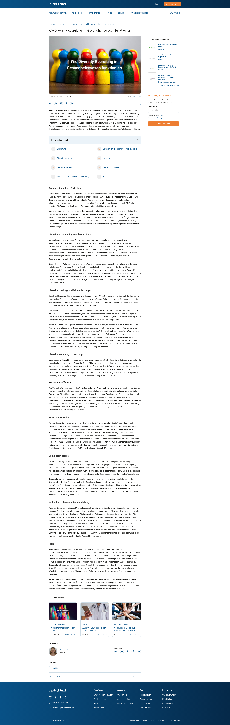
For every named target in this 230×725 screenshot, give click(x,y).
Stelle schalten (77, 13)
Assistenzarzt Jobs (148, 695)
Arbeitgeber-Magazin (139, 13)
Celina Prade (64, 650)
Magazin (66, 24)
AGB (160, 115)
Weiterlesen (69, 634)
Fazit (105, 176)
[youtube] (50, 697)
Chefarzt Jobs (145, 708)
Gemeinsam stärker (111, 167)
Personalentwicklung (57, 624)
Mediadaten (121, 13)
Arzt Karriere (122, 695)
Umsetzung (108, 158)
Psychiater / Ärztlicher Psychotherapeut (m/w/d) (167, 66)
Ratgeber (166, 708)
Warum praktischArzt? (58, 13)
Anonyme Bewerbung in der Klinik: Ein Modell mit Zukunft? (94, 630)
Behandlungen (168, 703)
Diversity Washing (64, 158)
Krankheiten (167, 699)
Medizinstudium (123, 699)
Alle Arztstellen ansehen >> (170, 85)
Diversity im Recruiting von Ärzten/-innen (120, 149)
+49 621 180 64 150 (60, 703)
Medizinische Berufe (125, 703)
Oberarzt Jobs (145, 703)
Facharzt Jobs (146, 699)
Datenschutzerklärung (155, 118)
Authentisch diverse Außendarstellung (73, 176)
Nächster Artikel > (135, 677)
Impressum (134, 721)
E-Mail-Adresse (153, 106)
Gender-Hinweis (175, 721)
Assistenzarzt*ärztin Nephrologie (165, 56)
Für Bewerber (174, 13)
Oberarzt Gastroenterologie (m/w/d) (167, 45)
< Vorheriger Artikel (55, 677)
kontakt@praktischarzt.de (63, 708)
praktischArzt (54, 24)
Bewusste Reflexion (65, 167)
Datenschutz (162, 721)
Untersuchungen (169, 695)
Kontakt (145, 721)
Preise (109, 13)
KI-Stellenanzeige (95, 13)
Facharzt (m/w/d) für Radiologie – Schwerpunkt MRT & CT (167, 77)
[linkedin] (65, 697)
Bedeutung (61, 149)
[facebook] (60, 697)
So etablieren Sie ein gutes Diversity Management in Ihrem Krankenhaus (125, 630)
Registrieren (173, 4)
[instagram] (55, 697)
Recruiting (137, 96)
